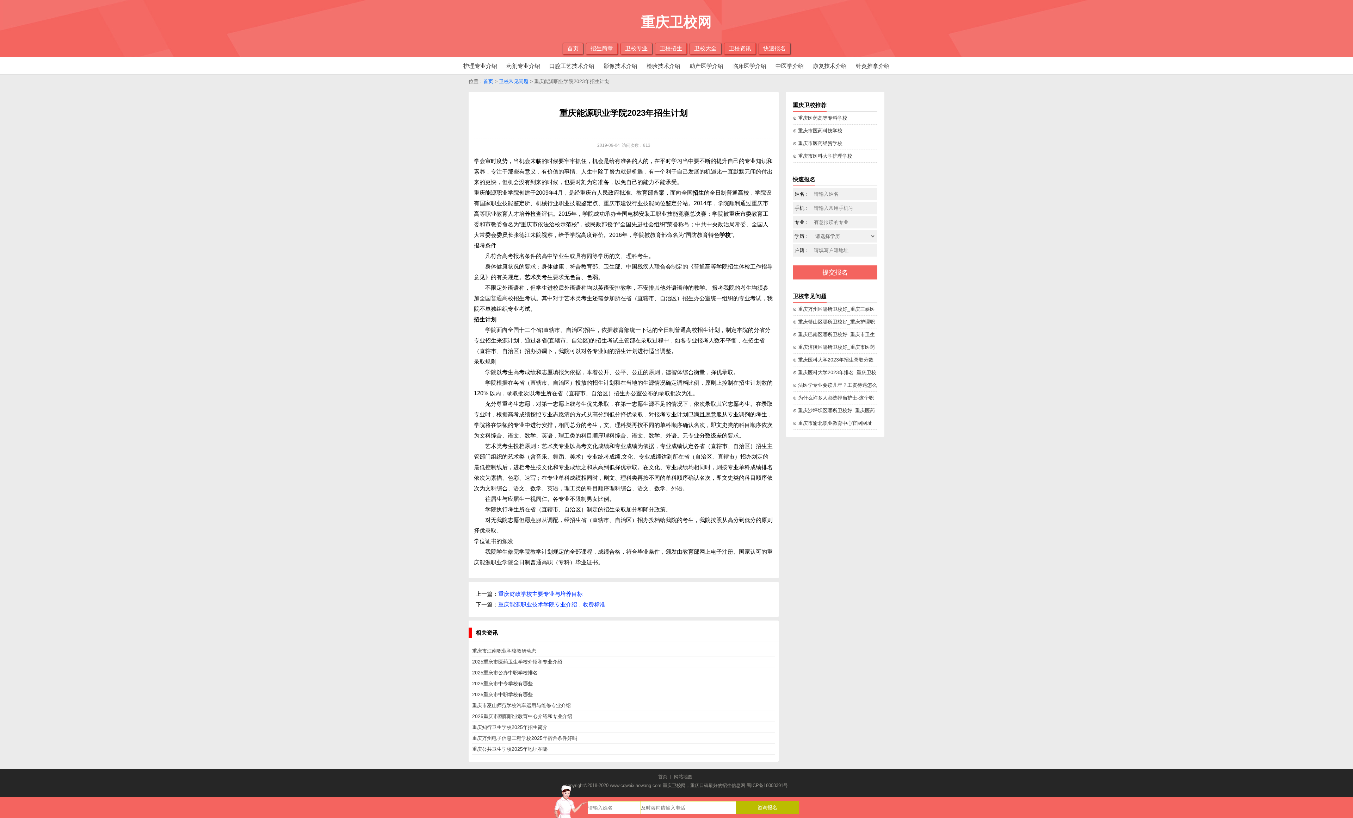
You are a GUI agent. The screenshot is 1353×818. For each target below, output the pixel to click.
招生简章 (602, 48)
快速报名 (774, 48)
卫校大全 (705, 48)
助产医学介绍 (706, 66)
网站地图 (683, 776)
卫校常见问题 (514, 81)
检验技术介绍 (663, 66)
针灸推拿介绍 (873, 66)
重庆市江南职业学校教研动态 (504, 651)
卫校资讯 (740, 48)
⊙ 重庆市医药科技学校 (817, 130)
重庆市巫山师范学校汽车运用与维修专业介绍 (521, 705)
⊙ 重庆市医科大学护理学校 (822, 156)
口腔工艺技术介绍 (571, 66)
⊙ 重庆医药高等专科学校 (820, 118)
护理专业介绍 (480, 66)
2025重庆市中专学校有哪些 (502, 683)
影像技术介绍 (620, 66)
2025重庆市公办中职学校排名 (505, 672)
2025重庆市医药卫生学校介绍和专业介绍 (517, 662)
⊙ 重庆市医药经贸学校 (817, 143)
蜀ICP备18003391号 (767, 785)
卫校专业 (636, 48)
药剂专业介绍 (523, 66)
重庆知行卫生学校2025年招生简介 (510, 727)
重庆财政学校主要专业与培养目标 (540, 594)
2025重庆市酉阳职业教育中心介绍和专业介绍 (522, 716)
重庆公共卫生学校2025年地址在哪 (510, 749)
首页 (573, 48)
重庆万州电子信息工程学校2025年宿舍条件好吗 (524, 738)
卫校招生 (671, 48)
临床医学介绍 (749, 66)
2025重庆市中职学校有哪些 (502, 694)
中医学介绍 (790, 66)
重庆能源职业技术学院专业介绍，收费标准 (551, 605)
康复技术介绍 (830, 66)
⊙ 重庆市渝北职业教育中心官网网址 (832, 423)
